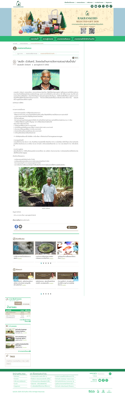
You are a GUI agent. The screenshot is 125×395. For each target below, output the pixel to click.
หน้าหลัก (15, 43)
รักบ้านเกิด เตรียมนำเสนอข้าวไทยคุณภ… (65, 386)
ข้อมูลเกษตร (17, 386)
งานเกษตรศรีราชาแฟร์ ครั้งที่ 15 (39, 376)
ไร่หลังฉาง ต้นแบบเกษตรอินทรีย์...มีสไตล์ (40, 379)
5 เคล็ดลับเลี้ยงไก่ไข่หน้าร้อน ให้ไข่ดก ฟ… (40, 386)
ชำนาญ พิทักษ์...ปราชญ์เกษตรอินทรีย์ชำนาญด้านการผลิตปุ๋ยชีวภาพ (66, 283)
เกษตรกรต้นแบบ (63, 39)
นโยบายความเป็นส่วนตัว (20, 381)
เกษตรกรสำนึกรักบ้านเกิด (84, 39)
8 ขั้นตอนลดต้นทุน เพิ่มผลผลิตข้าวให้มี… (40, 381)
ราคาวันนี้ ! (35, 39)
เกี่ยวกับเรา (16, 376)
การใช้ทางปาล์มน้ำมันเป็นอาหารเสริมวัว (22, 257)
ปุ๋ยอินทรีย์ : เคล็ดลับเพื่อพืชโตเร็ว (39, 384)
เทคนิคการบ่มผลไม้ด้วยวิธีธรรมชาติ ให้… (65, 376)
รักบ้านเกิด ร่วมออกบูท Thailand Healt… (65, 379)
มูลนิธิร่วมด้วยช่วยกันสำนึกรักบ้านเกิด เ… (65, 384)
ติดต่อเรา (16, 379)
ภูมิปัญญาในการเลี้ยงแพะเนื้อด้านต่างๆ (66, 257)
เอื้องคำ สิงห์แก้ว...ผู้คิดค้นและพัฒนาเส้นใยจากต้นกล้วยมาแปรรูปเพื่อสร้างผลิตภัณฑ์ (23, 283)
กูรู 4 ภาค (20, 53)
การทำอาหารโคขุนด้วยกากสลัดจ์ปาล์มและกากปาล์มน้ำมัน (44, 257)
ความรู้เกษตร (48, 39)
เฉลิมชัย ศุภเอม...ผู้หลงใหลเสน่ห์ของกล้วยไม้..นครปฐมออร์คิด (45, 282)
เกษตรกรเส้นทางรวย (31, 53)
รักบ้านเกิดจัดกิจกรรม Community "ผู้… (65, 381)
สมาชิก (16, 384)
